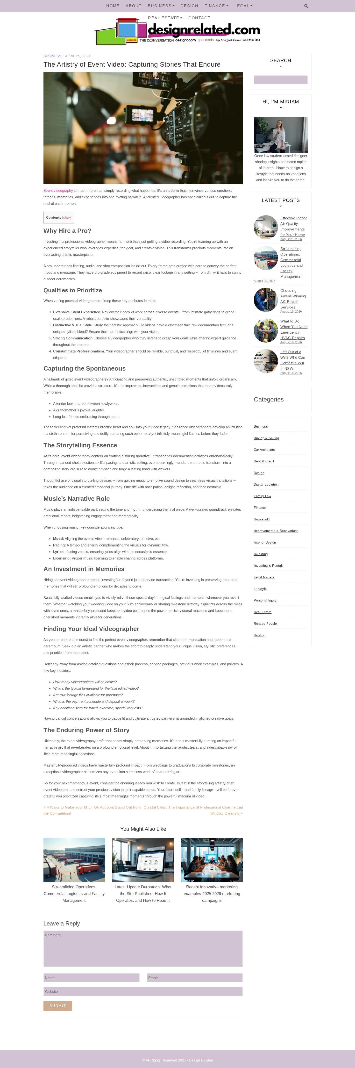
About (134, 6)
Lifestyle (260, 589)
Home (113, 6)
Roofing (259, 635)
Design (190, 6)
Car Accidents (264, 450)
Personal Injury (265, 600)
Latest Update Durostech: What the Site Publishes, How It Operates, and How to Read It (143, 894)
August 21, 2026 (291, 239)
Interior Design (265, 542)
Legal (241, 6)
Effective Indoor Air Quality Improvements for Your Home (293, 226)
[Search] (306, 6)
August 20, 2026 (264, 281)
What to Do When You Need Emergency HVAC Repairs (294, 329)
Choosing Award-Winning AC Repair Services (293, 298)
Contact (199, 18)
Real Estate (163, 18)
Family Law (262, 496)
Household (262, 519)
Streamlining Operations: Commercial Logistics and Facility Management (74, 894)
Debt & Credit (264, 461)
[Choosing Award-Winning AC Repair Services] (266, 300)
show (67, 217)
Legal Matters (264, 577)
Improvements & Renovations (276, 531)
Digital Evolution (266, 484)
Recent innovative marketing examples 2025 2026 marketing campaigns (212, 894)
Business (160, 6)
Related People (265, 623)
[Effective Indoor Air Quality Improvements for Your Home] (266, 227)
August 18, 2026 (291, 342)
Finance (215, 6)
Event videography (58, 190)
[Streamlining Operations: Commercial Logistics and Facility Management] (266, 258)
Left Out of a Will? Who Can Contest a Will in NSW (292, 360)
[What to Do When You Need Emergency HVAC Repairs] (266, 330)
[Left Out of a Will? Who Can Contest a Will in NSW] (266, 361)
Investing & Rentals (269, 565)
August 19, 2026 (291, 311)
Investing (261, 554)
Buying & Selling (266, 438)
